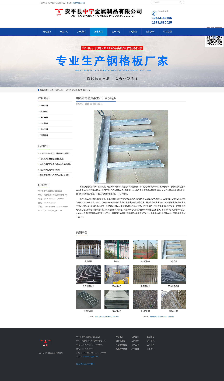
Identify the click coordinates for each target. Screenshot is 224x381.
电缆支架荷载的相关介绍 (50, 170)
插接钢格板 (145, 286)
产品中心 (64, 32)
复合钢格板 (116, 311)
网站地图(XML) (78, 3)
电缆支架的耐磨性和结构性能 (52, 159)
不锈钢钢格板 (173, 286)
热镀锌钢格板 (121, 349)
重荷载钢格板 (88, 286)
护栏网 (117, 261)
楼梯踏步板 (88, 311)
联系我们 (167, 32)
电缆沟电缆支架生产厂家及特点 (77, 90)
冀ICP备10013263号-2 (85, 364)
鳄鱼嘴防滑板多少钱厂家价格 (162, 316)
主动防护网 (145, 311)
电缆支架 (173, 261)
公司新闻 (133, 32)
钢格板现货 (120, 341)
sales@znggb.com (90, 356)
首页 (51, 90)
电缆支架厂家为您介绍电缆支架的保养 (55, 164)
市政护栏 (88, 261)
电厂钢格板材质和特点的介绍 (107, 316)
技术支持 (98, 32)
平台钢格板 (116, 286)
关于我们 (81, 32)
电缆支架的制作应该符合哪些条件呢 (54, 175)
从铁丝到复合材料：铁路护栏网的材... (55, 153)
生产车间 (116, 32)
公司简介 (135, 341)
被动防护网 (173, 311)
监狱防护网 (145, 261)
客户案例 (150, 32)
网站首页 (47, 32)
